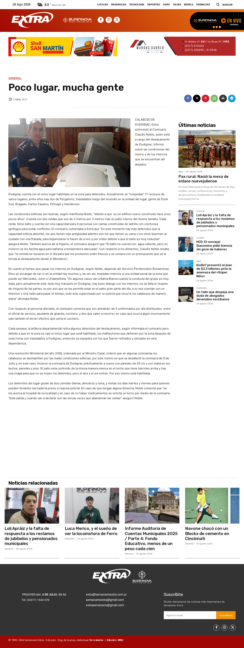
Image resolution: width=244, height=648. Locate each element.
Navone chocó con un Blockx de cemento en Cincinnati (207, 533)
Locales (200, 238)
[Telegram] (232, 98)
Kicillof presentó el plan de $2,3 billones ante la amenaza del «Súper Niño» (214, 270)
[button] (223, 4)
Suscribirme (226, 615)
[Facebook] (101, 20)
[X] (117, 20)
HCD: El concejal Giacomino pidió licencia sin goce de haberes (214, 245)
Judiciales (201, 288)
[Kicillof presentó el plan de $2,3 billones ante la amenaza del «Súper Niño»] (185, 267)
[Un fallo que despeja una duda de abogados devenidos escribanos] (185, 294)
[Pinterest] (205, 98)
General (15, 78)
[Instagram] (109, 20)
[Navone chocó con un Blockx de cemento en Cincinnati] (212, 506)
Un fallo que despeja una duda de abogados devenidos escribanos (215, 295)
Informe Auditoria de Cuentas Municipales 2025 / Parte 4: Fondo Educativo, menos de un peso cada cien (151, 538)
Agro (180, 172)
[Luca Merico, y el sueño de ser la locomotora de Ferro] (92, 506)
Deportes (69, 539)
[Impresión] (223, 98)
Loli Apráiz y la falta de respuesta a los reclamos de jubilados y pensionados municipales (215, 220)
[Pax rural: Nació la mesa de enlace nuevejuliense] (207, 149)
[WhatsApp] (214, 98)
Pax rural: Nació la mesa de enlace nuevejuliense (203, 178)
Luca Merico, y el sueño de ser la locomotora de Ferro (91, 531)
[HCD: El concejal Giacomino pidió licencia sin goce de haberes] (185, 244)
